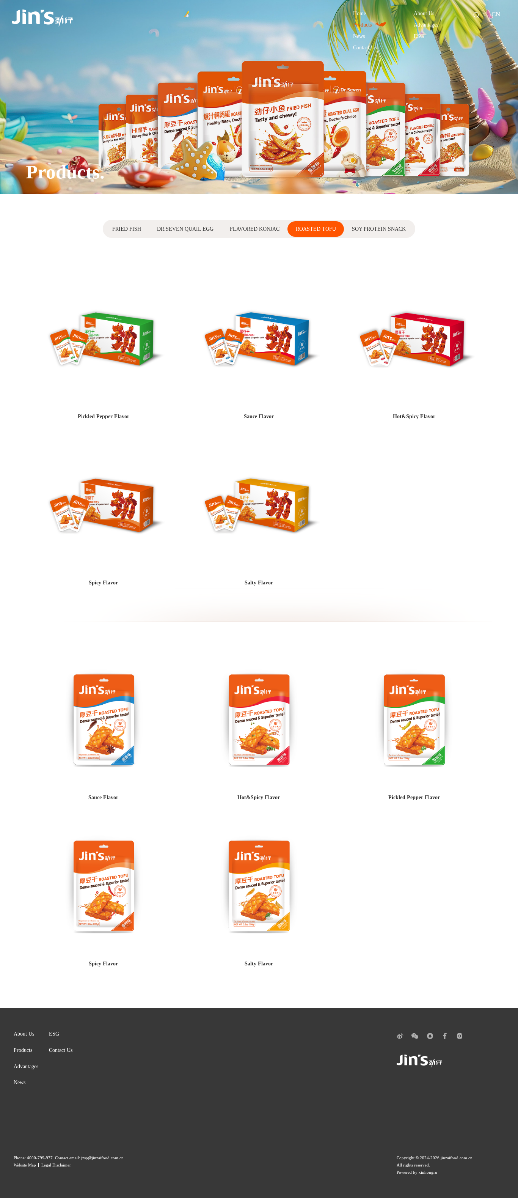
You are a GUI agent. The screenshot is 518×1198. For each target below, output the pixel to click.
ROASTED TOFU (316, 229)
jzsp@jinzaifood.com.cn (102, 1157)
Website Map (25, 1165)
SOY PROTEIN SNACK (379, 229)
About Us (24, 1034)
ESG (54, 1034)
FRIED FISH (126, 229)
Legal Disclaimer (56, 1165)
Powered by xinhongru (417, 1172)
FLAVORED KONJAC (254, 229)
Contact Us (60, 1050)
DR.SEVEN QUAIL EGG (185, 229)
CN (495, 14)
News (19, 1082)
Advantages (26, 1066)
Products (23, 1050)
